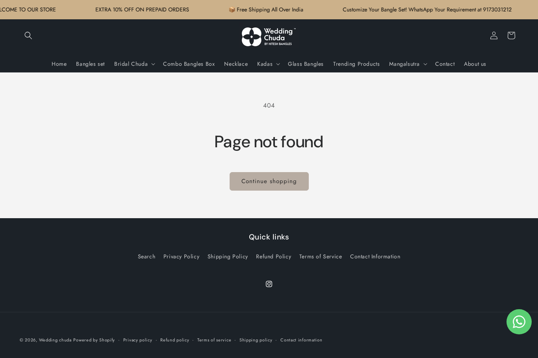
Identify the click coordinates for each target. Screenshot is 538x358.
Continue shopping (269, 181)
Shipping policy (256, 339)
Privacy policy (137, 339)
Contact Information (375, 256)
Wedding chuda (55, 340)
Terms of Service (320, 256)
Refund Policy (273, 256)
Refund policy (174, 339)
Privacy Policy (181, 256)
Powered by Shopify (94, 340)
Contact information (301, 339)
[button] (28, 35)
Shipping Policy (228, 256)
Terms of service (214, 339)
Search (147, 256)
